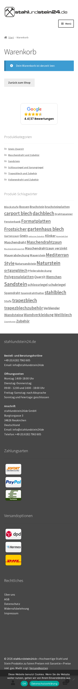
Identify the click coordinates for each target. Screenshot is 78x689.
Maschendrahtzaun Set (14, 249)
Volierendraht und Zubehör (23, 179)
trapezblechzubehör (23, 307)
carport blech (18, 213)
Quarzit (40, 277)
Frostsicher (15, 229)
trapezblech (24, 300)
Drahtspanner (64, 214)
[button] (39, 113)
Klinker (50, 236)
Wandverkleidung (39, 314)
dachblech (43, 213)
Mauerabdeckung (16, 255)
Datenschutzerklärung (44, 683)
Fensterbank (12, 222)
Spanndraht (12, 293)
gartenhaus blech (45, 229)
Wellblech (63, 314)
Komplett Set (62, 236)
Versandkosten (38, 668)
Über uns (9, 594)
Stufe (8, 301)
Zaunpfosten (10, 321)
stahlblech (55, 292)
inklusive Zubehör (36, 236)
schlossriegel (38, 284)
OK (24, 683)
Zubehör (23, 321)
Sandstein (14, 161)
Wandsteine (13, 314)
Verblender (52, 308)
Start (11, 37)
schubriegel (57, 284)
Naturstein (48, 263)
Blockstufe (11, 207)
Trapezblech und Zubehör (22, 173)
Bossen (24, 207)
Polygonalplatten (19, 276)
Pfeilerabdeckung (40, 271)
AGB (6, 599)
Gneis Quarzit (16, 148)
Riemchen (53, 276)
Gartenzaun (11, 236)
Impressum (11, 613)
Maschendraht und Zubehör (23, 155)
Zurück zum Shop (19, 82)
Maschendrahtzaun (44, 242)
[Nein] (73, 679)
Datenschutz (12, 604)
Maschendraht (15, 242)
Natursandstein (25, 264)
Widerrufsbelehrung (16, 608)
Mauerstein (37, 255)
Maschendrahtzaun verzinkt (46, 248)
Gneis (24, 236)
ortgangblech (15, 270)
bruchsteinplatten (57, 207)
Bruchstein (37, 207)
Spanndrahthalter (32, 293)
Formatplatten (36, 221)
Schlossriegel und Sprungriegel (25, 167)
